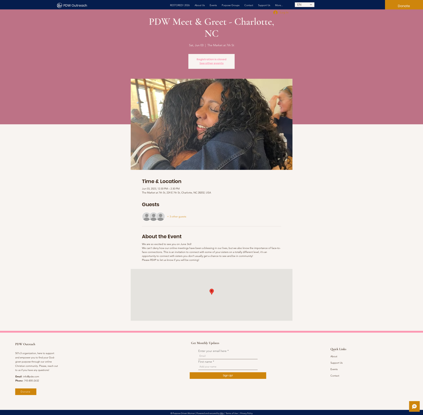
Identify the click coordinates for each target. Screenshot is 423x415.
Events (334, 369)
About (333, 356)
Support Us (336, 362)
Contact (334, 375)
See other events (211, 63)
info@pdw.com (31, 376)
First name (205, 361)
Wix (222, 413)
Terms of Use (232, 413)
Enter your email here (212, 350)
